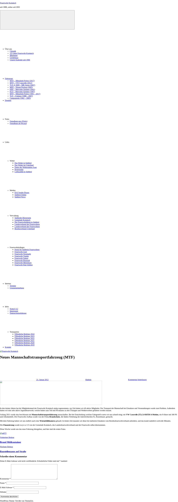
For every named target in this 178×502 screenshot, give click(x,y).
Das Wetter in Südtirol (23, 163)
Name (3, 483)
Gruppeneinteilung (17, 288)
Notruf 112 (14, 309)
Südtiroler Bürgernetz (23, 218)
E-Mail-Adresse (7, 487)
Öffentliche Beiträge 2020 (24, 343)
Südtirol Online (20, 195)
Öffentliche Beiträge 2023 (24, 336)
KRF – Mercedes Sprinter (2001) (22, 89)
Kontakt (8, 347)
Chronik (13, 51)
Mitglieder (14, 55)
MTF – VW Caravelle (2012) (21, 83)
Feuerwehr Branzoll (22, 260)
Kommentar (5, 479)
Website (3, 492)
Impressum (14, 311)
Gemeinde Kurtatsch (22, 220)
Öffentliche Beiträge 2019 (24, 345)
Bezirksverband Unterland (25, 229)
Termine (13, 286)
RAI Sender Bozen (22, 193)
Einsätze (8, 100)
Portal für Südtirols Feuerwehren (27, 250)
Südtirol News (20, 197)
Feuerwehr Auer (21, 252)
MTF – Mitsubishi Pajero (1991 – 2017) (25, 94)
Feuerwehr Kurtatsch (8, 3)
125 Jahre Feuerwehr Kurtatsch (22, 53)
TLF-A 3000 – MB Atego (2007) (22, 85)
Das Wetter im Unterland (24, 165)
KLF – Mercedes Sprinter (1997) (22, 92)
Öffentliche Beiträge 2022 (24, 338)
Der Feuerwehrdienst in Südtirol (27, 222)
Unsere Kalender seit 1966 (20, 60)
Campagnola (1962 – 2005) (20, 98)
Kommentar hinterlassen (137, 380)
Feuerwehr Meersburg (23, 263)
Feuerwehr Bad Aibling (24, 265)
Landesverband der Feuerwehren (27, 224)
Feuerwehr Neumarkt (23, 254)
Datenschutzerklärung (18, 313)
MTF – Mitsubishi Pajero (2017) (22, 81)
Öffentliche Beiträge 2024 (24, 334)
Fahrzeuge (9, 79)
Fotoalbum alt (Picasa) (18, 123)
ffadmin (88, 380)
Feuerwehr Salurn (21, 258)
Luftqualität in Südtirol (23, 172)
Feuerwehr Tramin (22, 256)
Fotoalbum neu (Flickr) (18, 121)
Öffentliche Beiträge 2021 (24, 341)
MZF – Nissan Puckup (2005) (21, 87)
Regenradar (19, 170)
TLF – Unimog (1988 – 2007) (21, 96)
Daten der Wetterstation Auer (26, 167)
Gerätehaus (14, 58)
